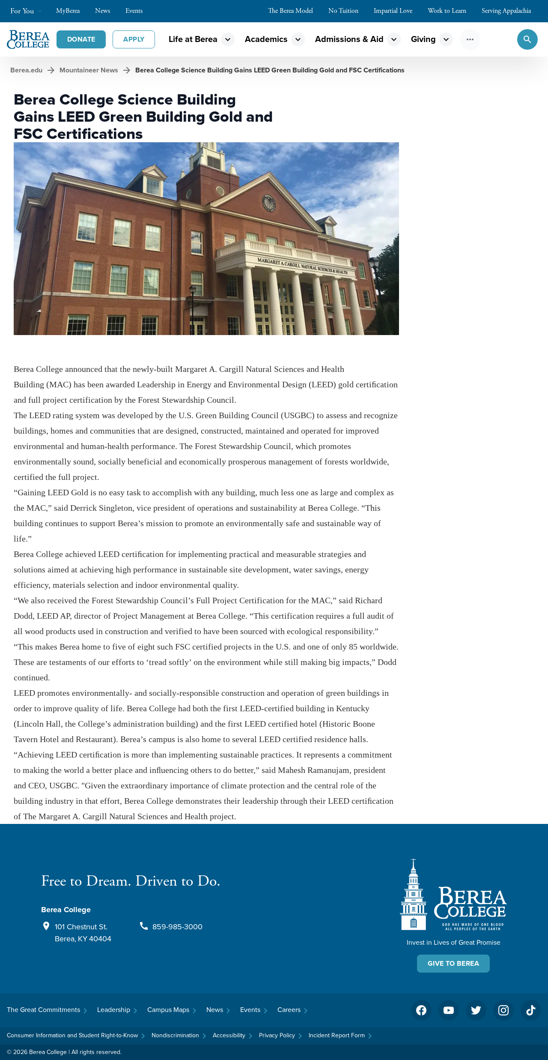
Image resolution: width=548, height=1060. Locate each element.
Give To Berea (453, 963)
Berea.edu (26, 70)
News (102, 10)
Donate (81, 39)
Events (134, 10)
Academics (266, 39)
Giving (423, 39)
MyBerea (68, 10)
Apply (133, 39)
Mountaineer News (89, 70)
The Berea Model (290, 10)
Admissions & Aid (349, 39)
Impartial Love (393, 10)
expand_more (228, 39)
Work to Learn (447, 10)
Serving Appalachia (506, 10)
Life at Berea (193, 39)
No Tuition (343, 10)
